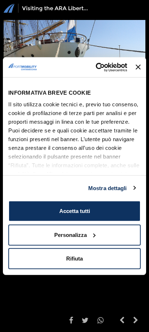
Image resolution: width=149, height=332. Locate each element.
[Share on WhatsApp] (100, 321)
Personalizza (70, 234)
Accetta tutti (74, 211)
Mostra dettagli (107, 188)
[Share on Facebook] (71, 321)
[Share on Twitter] (85, 321)
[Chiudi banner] (138, 67)
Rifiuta (74, 258)
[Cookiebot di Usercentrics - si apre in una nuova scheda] (96, 67)
